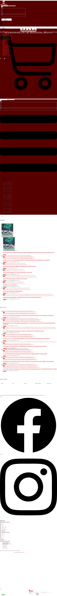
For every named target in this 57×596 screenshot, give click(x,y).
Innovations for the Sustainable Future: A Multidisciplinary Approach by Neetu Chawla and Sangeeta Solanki (25, 346)
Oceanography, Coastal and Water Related (7, 207)
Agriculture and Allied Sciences (6, 182)
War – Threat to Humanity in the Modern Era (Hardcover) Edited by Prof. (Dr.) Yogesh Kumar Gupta (23, 330)
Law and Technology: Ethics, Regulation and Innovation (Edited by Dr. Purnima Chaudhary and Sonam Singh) (25, 353)
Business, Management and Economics (7, 186)
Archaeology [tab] (25, 383)
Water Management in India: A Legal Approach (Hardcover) (15, 278)
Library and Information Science (6, 203)
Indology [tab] (2, 383)
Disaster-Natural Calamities (5, 190)
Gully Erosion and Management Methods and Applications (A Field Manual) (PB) (19, 266)
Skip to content (2, 0)
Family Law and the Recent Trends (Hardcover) (12, 291)
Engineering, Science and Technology (7, 192)
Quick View (16, 250)
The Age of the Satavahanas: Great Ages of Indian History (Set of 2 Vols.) (17, 272)
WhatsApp (3, 594)
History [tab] (13, 383)
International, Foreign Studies (6, 198)
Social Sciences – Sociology (6, 210)
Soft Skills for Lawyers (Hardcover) (10, 284)
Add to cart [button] (4, 262)
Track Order (5, 20)
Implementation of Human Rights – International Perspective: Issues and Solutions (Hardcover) (22, 297)
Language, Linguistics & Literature (7, 201)
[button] (3, 16)
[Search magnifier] (2, 6)
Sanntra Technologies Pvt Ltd (21, 552)
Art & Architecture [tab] (49, 383)
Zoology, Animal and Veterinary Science (6, 214)
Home (3, 27)
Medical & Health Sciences (6, 206)
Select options (5, 348)
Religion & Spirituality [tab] (38, 383)
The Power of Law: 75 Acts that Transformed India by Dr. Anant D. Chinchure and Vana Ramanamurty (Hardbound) (26, 260)
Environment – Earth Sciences (6, 193)
